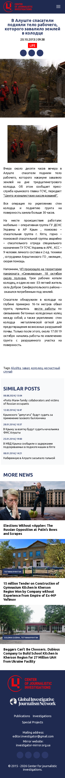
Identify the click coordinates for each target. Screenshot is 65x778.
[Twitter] (31, 53)
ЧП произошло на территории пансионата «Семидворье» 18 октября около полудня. (32, 273)
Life (32, 45)
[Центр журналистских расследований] (19, 6)
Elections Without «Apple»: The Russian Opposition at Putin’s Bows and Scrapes (30, 529)
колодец (37, 368)
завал (26, 368)
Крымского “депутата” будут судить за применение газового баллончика (28, 416)
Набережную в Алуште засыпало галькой (29, 458)
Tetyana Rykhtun (12, 572)
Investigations (42, 716)
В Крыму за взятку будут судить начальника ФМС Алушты (31, 431)
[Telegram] (40, 53)
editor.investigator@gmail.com (33, 736)
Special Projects (32, 722)
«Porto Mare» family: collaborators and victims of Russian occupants (31, 402)
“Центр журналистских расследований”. (30, 195)
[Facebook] (23, 53)
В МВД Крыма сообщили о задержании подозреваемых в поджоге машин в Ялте (29, 445)
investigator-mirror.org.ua (33, 745)
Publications (22, 716)
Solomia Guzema (12, 638)
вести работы (45, 308)
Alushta (16, 368)
